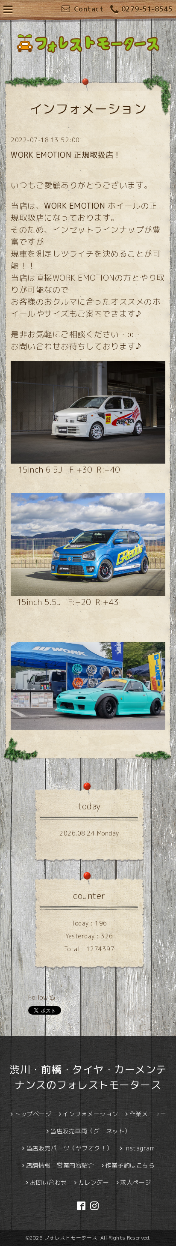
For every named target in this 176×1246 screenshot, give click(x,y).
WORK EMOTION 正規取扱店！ (66, 155)
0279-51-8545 (147, 9)
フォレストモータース (70, 1237)
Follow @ (41, 997)
